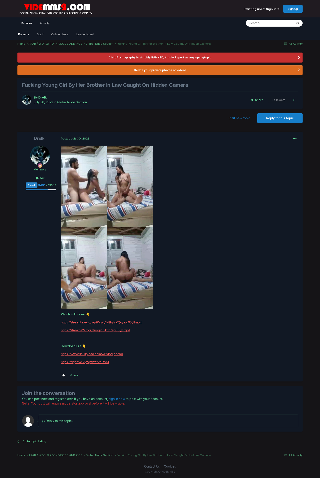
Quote (74, 375)
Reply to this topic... (59, 421)
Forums (23, 34)
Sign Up (293, 8)
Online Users (60, 34)
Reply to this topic (280, 118)
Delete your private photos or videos (160, 70)
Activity (45, 23)
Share (258, 100)
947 (42, 178)
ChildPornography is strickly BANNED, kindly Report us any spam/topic (160, 57)
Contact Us (152, 466)
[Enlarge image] (107, 227)
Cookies (170, 466)
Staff (40, 34)
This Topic (280, 23)
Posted (75, 138)
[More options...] (294, 138)
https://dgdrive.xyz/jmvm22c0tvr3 (85, 362)
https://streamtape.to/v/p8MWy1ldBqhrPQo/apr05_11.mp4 (101, 322)
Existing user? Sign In (261, 9)
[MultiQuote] (63, 375)
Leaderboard (85, 34)
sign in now (117, 399)
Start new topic (239, 118)
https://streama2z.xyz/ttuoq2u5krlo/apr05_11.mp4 (95, 330)
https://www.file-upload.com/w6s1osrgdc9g (92, 354)
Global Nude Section (72, 102)
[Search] (298, 23)
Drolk (42, 97)
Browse (26, 23)
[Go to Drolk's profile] (26, 100)
